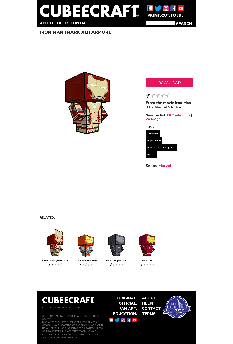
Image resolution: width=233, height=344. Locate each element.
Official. (128, 303)
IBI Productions (178, 115)
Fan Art (151, 154)
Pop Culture (154, 140)
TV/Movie (153, 133)
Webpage (153, 119)
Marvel (165, 165)
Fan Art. (128, 308)
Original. (127, 298)
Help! (62, 23)
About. (47, 23)
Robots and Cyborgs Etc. (161, 147)
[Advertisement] (169, 58)
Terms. (149, 313)
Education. (125, 313)
